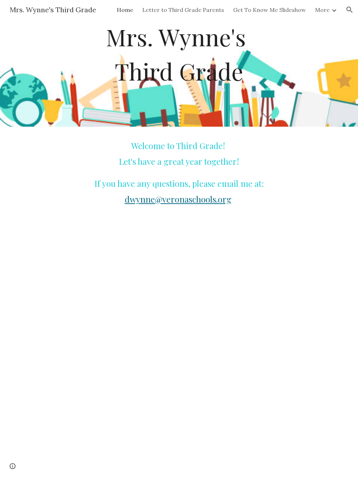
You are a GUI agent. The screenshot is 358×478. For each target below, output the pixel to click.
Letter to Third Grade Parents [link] (183, 9)
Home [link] (125, 9)
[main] (179, 63)
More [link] (322, 9)
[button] (349, 9)
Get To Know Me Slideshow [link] (269, 9)
